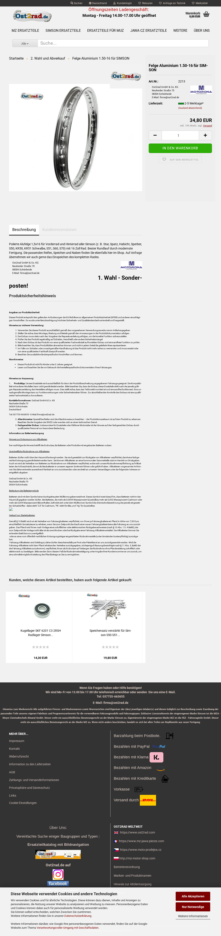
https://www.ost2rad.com (137, 832)
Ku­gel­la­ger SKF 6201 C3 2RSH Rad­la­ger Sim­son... (41, 633)
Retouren (147, 3)
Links (12, 795)
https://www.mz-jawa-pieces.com (141, 841)
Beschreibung (24, 229)
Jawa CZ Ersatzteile (148, 30)
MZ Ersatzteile (25, 30)
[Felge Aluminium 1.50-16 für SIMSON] (75, 137)
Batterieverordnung (127, 867)
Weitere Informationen (193, 916)
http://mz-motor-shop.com (137, 858)
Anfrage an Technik (173, 3)
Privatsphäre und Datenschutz (29, 787)
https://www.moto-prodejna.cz (140, 849)
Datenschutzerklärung (77, 915)
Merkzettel (201, 3)
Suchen (77, 3)
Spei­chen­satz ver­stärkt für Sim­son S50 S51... (110, 633)
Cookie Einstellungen (23, 803)
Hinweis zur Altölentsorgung (133, 884)
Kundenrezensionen (59, 229)
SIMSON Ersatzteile (63, 30)
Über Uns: (58, 828)
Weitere (180, 30)
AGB (12, 772)
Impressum (16, 741)
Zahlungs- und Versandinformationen (34, 780)
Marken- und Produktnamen (132, 875)
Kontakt (14, 748)
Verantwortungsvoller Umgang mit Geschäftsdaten (67, 927)
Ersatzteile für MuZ (105, 30)
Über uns (202, 30)
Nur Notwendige (193, 907)
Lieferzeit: (156, 103)
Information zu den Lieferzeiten (30, 764)
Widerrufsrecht (19, 756)
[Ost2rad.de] (32, 16)
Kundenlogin (124, 3)
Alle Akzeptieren (193, 896)
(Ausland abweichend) (190, 108)
